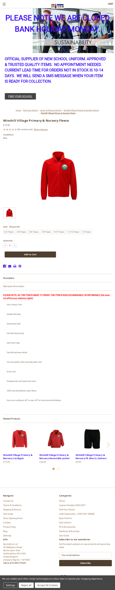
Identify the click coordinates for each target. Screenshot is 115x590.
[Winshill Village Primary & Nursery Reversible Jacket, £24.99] (56, 439)
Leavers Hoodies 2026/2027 (72, 505)
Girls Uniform (65, 522)
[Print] (14, 266)
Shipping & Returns (12, 509)
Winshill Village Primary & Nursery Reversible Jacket (54, 456)
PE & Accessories (67, 527)
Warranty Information (13, 286)
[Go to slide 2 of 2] (58, 469)
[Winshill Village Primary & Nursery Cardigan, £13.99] (20, 439)
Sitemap (7, 535)
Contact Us (8, 501)
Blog (5, 531)
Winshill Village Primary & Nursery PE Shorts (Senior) (91, 456)
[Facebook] (4, 266)
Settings (10, 585)
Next (108, 444)
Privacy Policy (9, 527)
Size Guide (8, 514)
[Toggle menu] (4, 4)
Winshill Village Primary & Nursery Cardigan (18, 456)
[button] (20, 96)
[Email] (9, 266)
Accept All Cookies (47, 585)
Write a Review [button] (41, 129)
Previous (4, 444)
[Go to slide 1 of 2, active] (53, 469)
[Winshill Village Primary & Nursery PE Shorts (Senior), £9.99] (92, 439)
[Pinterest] (19, 266)
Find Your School (67, 509)
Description (8, 278)
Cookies (7, 522)
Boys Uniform (65, 518)
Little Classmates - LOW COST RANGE (77, 514)
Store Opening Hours (13, 518)
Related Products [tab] (11, 418)
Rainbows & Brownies (69, 531)
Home (62, 501)
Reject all (26, 585)
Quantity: (8, 240)
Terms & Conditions (12, 505)
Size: (11, 226)
